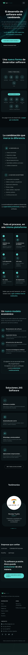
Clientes (3, 618)
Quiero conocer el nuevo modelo (13, 581)
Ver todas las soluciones (14, 466)
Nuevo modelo (4, 616)
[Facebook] (2, 639)
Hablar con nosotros (9, 45)
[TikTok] (12, 639)
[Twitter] (9, 639)
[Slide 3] (14, 533)
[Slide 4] (15, 533)
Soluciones (3, 611)
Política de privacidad (21, 612)
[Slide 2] (12, 533)
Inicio (2, 608)
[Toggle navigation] (24, 3)
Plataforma (3, 613)
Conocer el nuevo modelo (10, 40)
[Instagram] (5, 639)
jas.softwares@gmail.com (9, 629)
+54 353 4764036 (7, 631)
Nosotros (3, 620)
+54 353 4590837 (6, 633)
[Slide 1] (11, 533)
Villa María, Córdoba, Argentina (10, 636)
